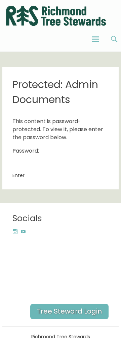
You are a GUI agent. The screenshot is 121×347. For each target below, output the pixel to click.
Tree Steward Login (69, 311)
